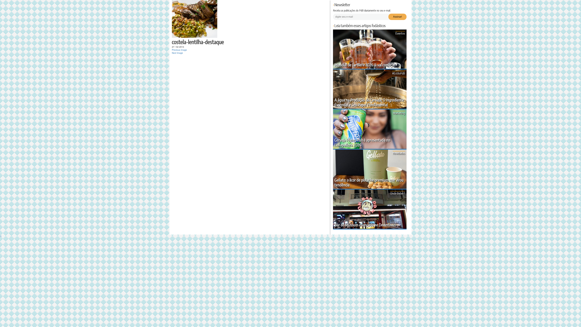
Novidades (399, 153)
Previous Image (179, 49)
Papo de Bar (178, 4)
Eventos (400, 33)
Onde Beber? (397, 193)
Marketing (399, 113)
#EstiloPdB (398, 73)
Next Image (177, 52)
